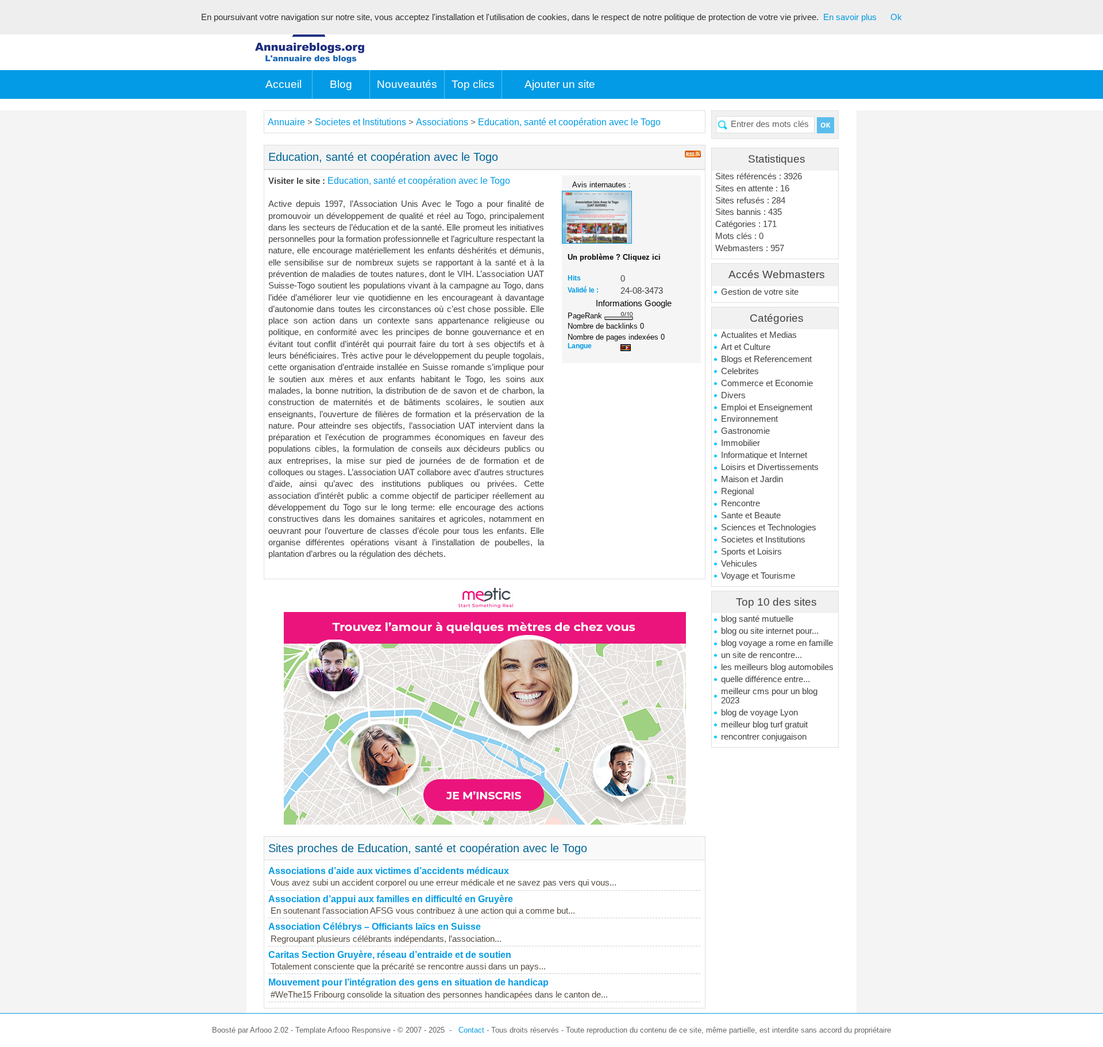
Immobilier (740, 443)
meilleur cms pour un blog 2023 (769, 696)
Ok (896, 17)
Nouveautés (407, 84)
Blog (341, 84)
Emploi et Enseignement (766, 407)
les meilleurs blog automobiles (777, 667)
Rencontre (740, 503)
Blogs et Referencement (766, 359)
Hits (574, 278)
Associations (442, 122)
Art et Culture (745, 347)
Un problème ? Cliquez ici (614, 257)
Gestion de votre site (760, 292)
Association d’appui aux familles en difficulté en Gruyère (390, 899)
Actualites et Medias (759, 335)
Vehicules (739, 563)
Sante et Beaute (751, 515)
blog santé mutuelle (757, 618)
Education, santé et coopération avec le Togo (569, 122)
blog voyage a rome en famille (777, 643)
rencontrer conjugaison (764, 736)
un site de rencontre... (761, 655)
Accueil (283, 84)
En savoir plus (850, 17)
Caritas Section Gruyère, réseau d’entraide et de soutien (389, 955)
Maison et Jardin (752, 479)
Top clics (473, 84)
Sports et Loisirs (751, 551)
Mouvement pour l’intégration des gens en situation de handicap (408, 982)
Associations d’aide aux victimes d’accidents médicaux (388, 871)
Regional (737, 491)
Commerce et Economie (767, 383)
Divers (733, 395)
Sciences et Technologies (768, 527)
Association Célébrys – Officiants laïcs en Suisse (374, 926)
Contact (471, 1030)
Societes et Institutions (763, 539)
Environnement (749, 419)
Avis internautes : (601, 184)
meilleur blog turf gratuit (764, 724)
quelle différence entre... (765, 679)
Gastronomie (745, 431)
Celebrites (740, 371)
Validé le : (583, 290)
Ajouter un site (559, 84)
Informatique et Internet (764, 455)
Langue (580, 345)
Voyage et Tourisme (758, 575)
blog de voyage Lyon (759, 712)
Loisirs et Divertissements (770, 467)
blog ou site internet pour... (770, 631)
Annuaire (286, 122)
